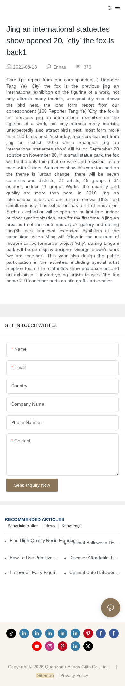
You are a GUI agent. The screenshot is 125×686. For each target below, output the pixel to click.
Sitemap (45, 675)
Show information (23, 526)
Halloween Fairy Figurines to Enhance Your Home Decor (35, 572)
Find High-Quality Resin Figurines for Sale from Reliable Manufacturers (45, 540)
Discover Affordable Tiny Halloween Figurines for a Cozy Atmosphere (94, 557)
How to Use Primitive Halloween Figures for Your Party (35, 557)
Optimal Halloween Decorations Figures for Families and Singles (94, 542)
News (50, 526)
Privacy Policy (74, 675)
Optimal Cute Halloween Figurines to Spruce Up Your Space (94, 572)
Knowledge (72, 526)
